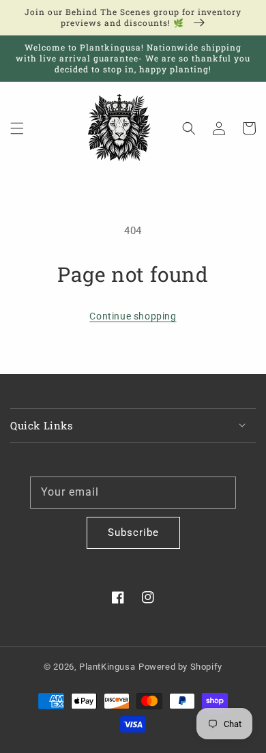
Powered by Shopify (180, 667)
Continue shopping (132, 316)
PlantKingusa (107, 667)
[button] (17, 128)
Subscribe (133, 532)
